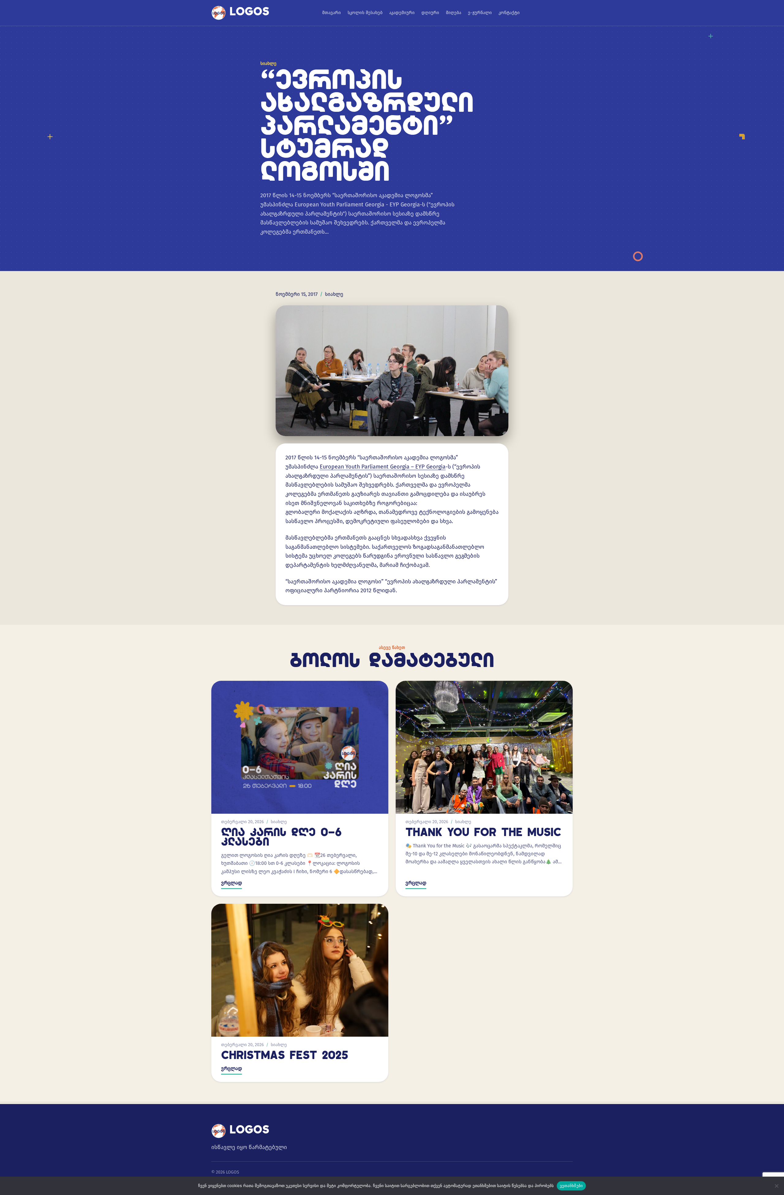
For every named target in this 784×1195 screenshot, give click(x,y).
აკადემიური (402, 12)
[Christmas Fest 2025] (299, 970)
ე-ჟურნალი (480, 12)
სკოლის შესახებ (365, 12)
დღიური (430, 12)
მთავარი (331, 12)
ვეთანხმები (571, 1185)
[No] (776, 1186)
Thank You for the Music (483, 833)
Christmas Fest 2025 (284, 1056)
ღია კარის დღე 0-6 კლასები (281, 838)
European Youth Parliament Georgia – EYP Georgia (383, 466)
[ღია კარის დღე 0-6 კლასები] (299, 747)
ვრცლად (231, 883)
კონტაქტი (509, 12)
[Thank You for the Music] (484, 747)
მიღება (453, 12)
